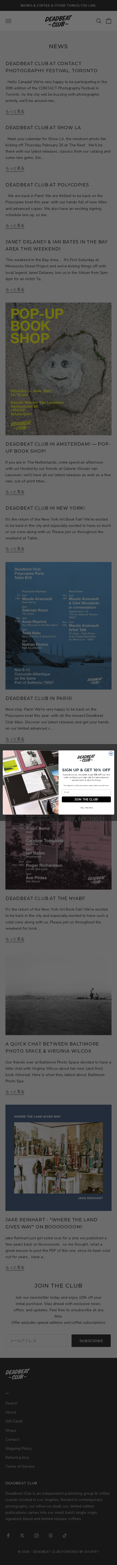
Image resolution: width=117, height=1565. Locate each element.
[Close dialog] (111, 753)
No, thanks (87, 807)
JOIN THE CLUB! (86, 799)
